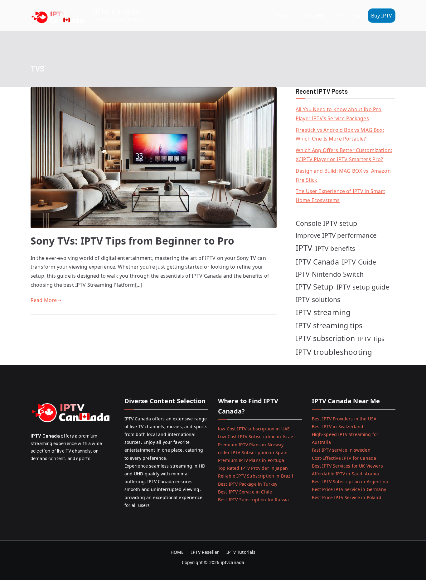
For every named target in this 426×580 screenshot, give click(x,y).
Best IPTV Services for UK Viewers (347, 466)
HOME (283, 15)
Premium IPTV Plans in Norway (250, 445)
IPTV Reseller (311, 15)
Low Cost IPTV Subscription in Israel (256, 436)
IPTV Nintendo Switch (330, 274)
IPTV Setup (315, 287)
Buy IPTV (381, 15)
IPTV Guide (359, 261)
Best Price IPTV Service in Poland (346, 497)
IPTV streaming (323, 312)
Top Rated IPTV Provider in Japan (253, 468)
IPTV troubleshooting (334, 352)
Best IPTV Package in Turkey (247, 484)
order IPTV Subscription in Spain (253, 452)
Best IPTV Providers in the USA (344, 419)
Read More (44, 300)
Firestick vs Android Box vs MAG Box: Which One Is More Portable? (340, 134)
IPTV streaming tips (329, 325)
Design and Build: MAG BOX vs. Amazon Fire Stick (343, 175)
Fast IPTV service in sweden (341, 450)
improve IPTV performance (336, 235)
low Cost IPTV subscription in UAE (254, 429)
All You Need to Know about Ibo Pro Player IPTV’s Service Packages (338, 114)
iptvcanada (232, 562)
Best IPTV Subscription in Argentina (350, 481)
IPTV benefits (335, 248)
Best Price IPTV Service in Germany (349, 489)
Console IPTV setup (326, 223)
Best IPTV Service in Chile (245, 492)
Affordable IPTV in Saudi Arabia (345, 474)
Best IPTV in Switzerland (338, 426)
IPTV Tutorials (347, 15)
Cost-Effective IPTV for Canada (344, 458)
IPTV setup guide (363, 287)
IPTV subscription (325, 338)
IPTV (304, 247)
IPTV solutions (318, 299)
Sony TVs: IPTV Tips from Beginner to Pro (132, 240)
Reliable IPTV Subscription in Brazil (255, 476)
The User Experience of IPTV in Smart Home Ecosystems (340, 196)
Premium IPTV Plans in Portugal (252, 460)
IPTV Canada (116, 11)
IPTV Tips (371, 339)
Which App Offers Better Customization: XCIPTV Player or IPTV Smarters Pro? (344, 155)
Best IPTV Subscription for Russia (253, 500)
